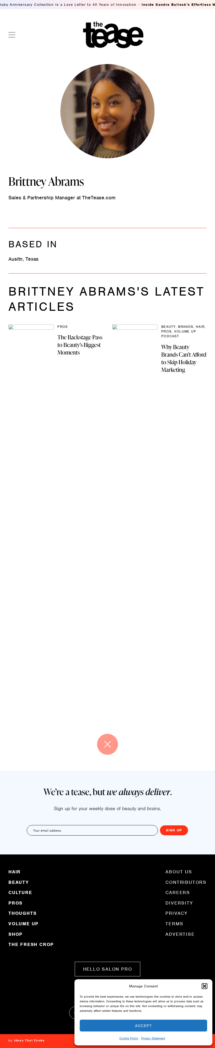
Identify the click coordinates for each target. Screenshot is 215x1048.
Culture (20, 892)
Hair (14, 872)
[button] (204, 986)
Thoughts (22, 913)
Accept (143, 1025)
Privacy (176, 913)
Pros (15, 903)
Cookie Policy (128, 1038)
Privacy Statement (153, 1038)
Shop (15, 934)
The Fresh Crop (31, 944)
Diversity (179, 903)
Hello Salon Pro (107, 969)
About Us (178, 872)
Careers (177, 892)
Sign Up (174, 830)
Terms (174, 924)
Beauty (18, 882)
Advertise (180, 934)
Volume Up (23, 924)
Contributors (186, 882)
